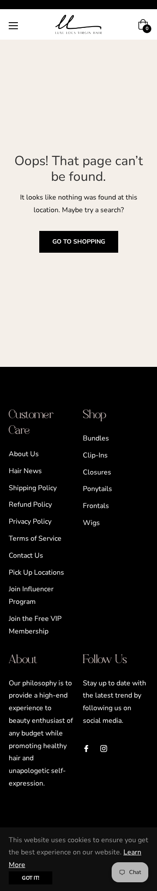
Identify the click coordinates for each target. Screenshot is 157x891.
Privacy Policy (30, 521)
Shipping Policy (33, 488)
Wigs (91, 523)
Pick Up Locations (36, 572)
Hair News (25, 471)
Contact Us (26, 555)
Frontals (96, 506)
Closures (97, 472)
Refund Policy (30, 504)
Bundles (96, 438)
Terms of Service (35, 538)
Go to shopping (78, 241)
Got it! (30, 877)
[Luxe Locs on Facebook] (86, 748)
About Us (24, 454)
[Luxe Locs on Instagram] (103, 748)
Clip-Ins (95, 455)
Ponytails (97, 489)
